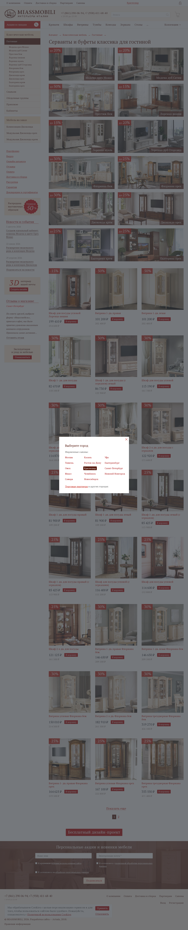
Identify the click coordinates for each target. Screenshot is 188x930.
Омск (67, 468)
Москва (69, 457)
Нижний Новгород (115, 473)
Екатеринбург (112, 462)
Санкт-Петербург (114, 468)
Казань (88, 457)
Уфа (107, 457)
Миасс (68, 473)
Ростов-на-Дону (92, 462)
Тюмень (69, 462)
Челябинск (90, 473)
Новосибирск (91, 479)
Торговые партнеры (76, 486)
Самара (69, 479)
